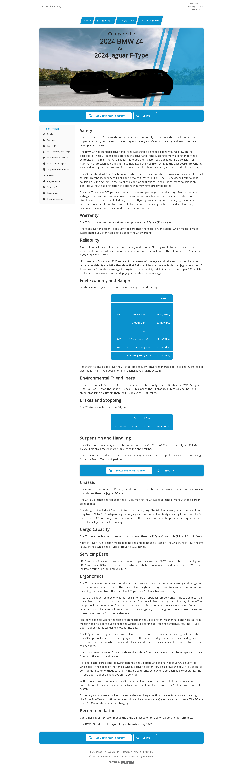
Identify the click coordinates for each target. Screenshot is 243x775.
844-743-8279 (197, 9)
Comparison (52, 129)
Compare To (126, 20)
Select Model (105, 20)
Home (87, 20)
